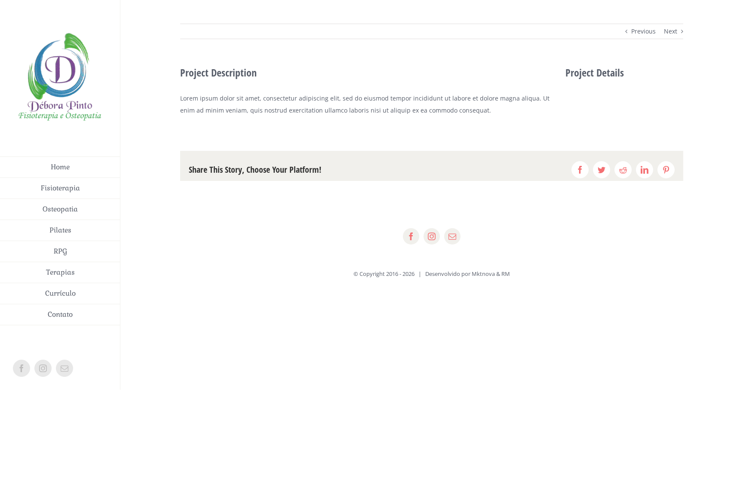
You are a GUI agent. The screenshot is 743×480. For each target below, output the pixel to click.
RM (505, 274)
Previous (643, 31)
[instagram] (432, 236)
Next (670, 31)
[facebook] (411, 236)
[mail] (452, 236)
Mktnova (483, 274)
